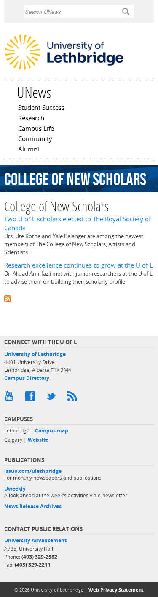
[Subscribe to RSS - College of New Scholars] (79, 298)
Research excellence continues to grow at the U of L (78, 265)
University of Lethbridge (35, 354)
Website (38, 440)
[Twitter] (52, 398)
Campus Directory (26, 378)
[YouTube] (10, 398)
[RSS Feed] (73, 398)
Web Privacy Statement (116, 589)
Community (35, 139)
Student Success (41, 108)
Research (31, 118)
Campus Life (36, 129)
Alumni (28, 150)
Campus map (51, 430)
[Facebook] (31, 398)
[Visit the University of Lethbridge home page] (64, 69)
